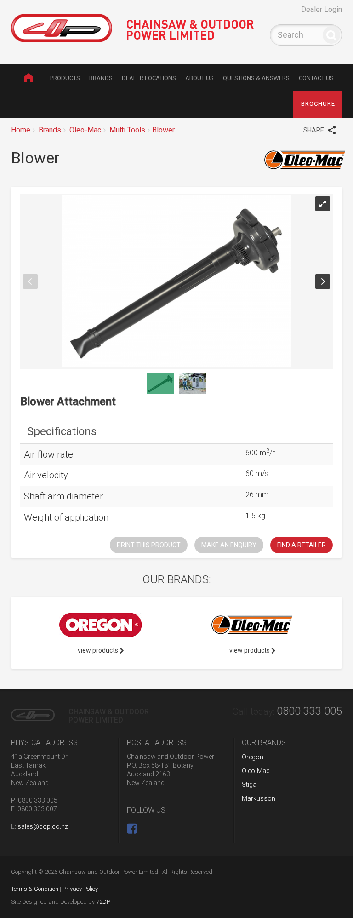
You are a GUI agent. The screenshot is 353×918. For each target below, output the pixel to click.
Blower (163, 130)
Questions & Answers (256, 78)
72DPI (104, 901)
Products (65, 78)
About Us (199, 78)
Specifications (62, 431)
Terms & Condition (34, 888)
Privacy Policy (80, 888)
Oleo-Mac (85, 130)
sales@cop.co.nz (42, 826)
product (149, 545)
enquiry (228, 545)
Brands (101, 78)
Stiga (249, 784)
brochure (318, 103)
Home (28, 77)
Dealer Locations (149, 78)
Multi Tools (127, 130)
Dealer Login (321, 9)
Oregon (252, 757)
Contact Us (316, 78)
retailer (301, 545)
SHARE (314, 130)
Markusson (258, 798)
